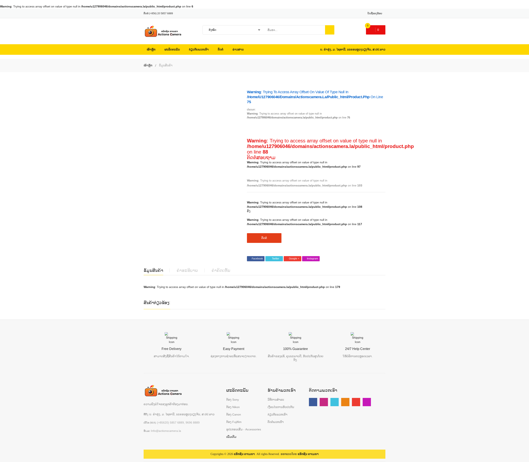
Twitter (275, 258)
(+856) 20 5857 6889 (161, 13)
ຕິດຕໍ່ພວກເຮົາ (276, 422)
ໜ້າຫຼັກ (148, 65)
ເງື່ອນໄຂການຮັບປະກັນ (281, 407)
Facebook (257, 258)
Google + (294, 258)
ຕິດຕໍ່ (264, 238)
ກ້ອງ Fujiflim (234, 422)
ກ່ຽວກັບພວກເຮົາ (277, 414)
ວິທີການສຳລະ (276, 399)
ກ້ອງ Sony (232, 399)
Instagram (312, 258)
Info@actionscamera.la (166, 430)
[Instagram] (367, 402)
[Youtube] (324, 402)
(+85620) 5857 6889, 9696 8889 (178, 422)
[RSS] (345, 402)
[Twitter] (334, 402)
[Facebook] (313, 402)
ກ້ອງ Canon (233, 414)
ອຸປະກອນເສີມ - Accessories (243, 429)
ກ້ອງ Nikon (233, 407)
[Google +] (356, 402)
